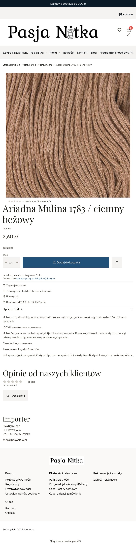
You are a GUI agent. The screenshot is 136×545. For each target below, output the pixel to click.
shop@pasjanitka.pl (15, 440)
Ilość (5, 254)
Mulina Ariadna (45, 65)
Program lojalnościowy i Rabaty (68, 484)
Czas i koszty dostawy (63, 489)
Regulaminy (12, 484)
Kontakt (10, 508)
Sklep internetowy (64, 541)
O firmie (10, 512)
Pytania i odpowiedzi (18, 489)
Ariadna (7, 228)
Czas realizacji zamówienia (65, 493)
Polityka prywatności (18, 479)
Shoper (27, 529)
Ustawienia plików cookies (21, 493)
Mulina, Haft (28, 65)
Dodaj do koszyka (68, 262)
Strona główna (10, 65)
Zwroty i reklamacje (105, 479)
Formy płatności (59, 479)
